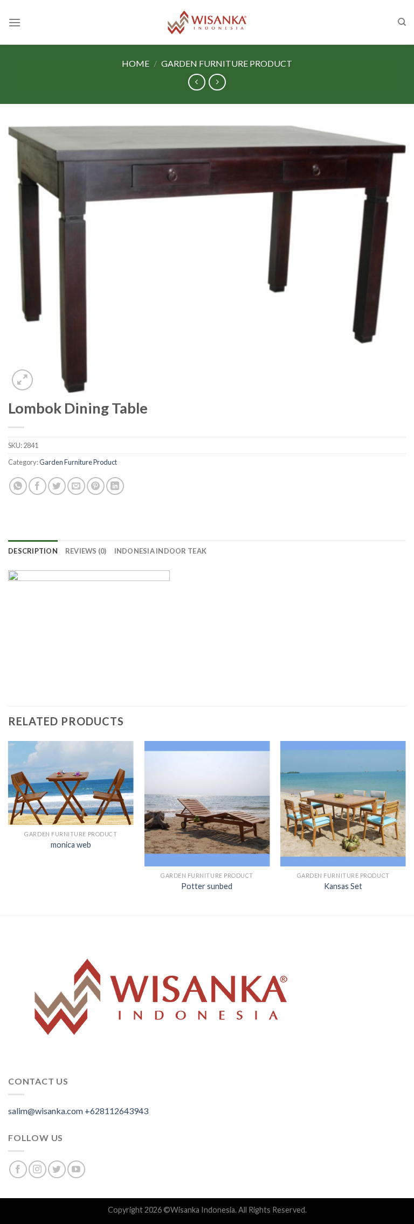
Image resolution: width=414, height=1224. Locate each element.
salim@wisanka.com (45, 1111)
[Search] (402, 22)
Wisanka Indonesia (202, 1209)
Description (33, 551)
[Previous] (9, 827)
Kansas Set (343, 886)
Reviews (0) (86, 551)
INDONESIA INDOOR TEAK (160, 551)
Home (135, 63)
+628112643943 (116, 1111)
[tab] (33, 551)
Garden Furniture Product (226, 63)
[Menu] (14, 22)
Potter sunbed (206, 886)
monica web (71, 844)
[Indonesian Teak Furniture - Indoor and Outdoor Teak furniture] (207, 22)
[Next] (405, 827)
